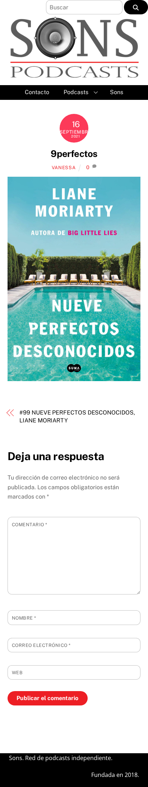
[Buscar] (136, 7)
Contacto (37, 92)
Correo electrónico (41, 645)
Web (17, 672)
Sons (116, 92)
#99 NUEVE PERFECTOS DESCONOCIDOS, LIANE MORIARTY (77, 416)
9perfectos (74, 153)
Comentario (29, 524)
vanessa (64, 167)
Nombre (24, 618)
